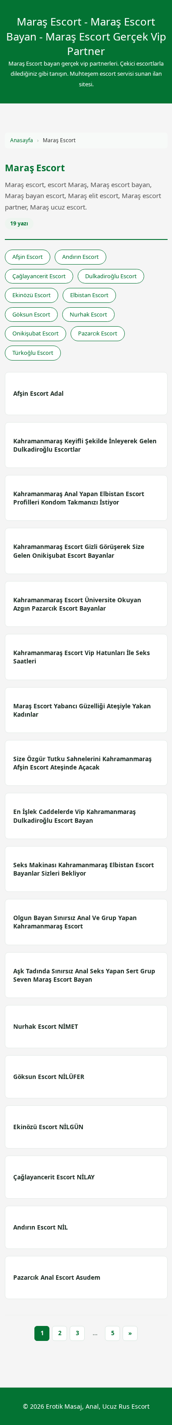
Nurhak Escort (88, 314)
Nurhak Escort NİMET (45, 1026)
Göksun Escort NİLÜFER (48, 1076)
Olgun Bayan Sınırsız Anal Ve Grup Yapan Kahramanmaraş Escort (75, 921)
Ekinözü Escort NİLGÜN (48, 1127)
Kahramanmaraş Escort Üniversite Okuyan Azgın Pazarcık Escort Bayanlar (77, 604)
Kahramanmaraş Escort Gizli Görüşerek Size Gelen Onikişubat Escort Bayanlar (78, 550)
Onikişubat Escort (35, 333)
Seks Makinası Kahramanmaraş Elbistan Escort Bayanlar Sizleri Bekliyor (83, 869)
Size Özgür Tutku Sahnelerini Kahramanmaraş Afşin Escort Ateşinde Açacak (82, 763)
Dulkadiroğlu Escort (111, 276)
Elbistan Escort (89, 295)
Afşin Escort (27, 257)
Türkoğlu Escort (32, 353)
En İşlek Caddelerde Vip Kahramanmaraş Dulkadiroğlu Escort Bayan (74, 815)
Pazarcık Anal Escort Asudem (56, 1277)
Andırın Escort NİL (40, 1227)
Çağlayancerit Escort (39, 276)
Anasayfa (21, 140)
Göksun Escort (31, 314)
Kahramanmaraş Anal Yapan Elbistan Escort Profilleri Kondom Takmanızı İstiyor (78, 498)
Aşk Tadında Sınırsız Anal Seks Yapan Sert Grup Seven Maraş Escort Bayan (84, 975)
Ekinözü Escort (31, 295)
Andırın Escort (80, 257)
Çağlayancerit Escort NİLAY (54, 1177)
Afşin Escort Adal (38, 393)
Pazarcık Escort (97, 333)
